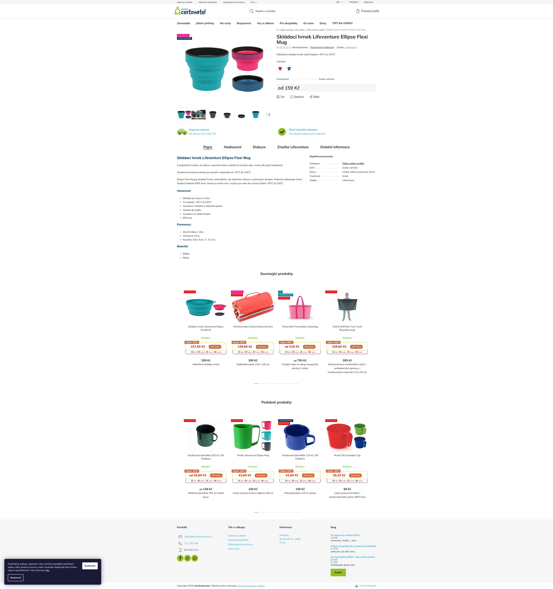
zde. (48, 570)
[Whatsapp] (194, 558)
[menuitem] (183, 23)
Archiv (338, 572)
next (374, 336)
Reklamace (234, 548)
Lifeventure (351, 47)
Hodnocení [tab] (232, 147)
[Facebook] (180, 558)
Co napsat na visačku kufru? (345, 535)
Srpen (215, 346)
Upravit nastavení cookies (251, 585)
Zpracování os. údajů (289, 539)
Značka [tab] (293, 147)
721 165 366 (191, 543)
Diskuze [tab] (259, 147)
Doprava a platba (184, 2)
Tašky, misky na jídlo (353, 163)
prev (179, 336)
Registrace (368, 2)
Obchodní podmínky (208, 2)
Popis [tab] (207, 147)
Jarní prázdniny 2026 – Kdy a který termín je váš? (353, 558)
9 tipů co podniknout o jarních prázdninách (353, 546)
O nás (282, 542)
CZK (338, 2)
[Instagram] (187, 558)
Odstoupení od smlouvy (234, 2)
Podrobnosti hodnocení (322, 47)
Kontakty (284, 535)
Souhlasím (90, 565)
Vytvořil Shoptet (367, 585)
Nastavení (15, 577)
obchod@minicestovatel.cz (198, 536)
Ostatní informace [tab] (335, 147)
